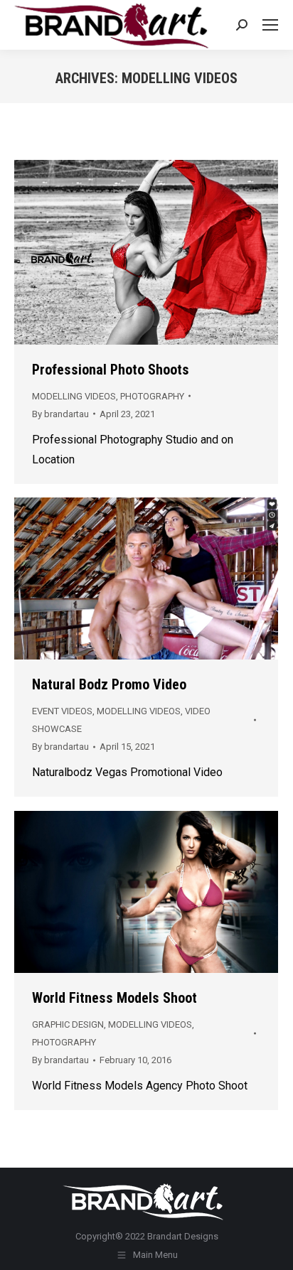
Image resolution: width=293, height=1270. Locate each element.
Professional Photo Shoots (110, 369)
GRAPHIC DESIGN (68, 1024)
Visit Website (108, 252)
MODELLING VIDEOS (74, 396)
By (60, 414)
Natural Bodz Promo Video (109, 684)
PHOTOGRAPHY (152, 396)
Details (185, 252)
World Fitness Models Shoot (114, 997)
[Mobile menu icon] (270, 24)
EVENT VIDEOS (62, 711)
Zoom (146, 252)
